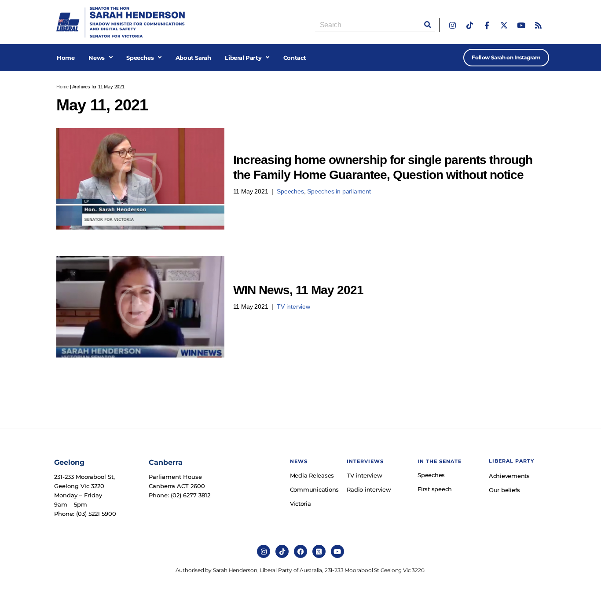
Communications (314, 489)
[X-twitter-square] (319, 551)
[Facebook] (300, 551)
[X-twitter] (504, 25)
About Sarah (193, 57)
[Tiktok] (470, 25)
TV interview (293, 306)
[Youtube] (521, 25)
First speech (435, 488)
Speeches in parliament (339, 191)
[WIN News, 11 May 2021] (140, 307)
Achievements (509, 475)
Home (65, 57)
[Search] (428, 25)
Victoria (300, 503)
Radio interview (369, 489)
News (96, 57)
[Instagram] (452, 25)
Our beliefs (504, 489)
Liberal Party (243, 57)
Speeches (140, 57)
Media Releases (312, 475)
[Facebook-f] (487, 25)
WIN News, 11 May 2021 (298, 290)
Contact (294, 57)
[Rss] (538, 25)
